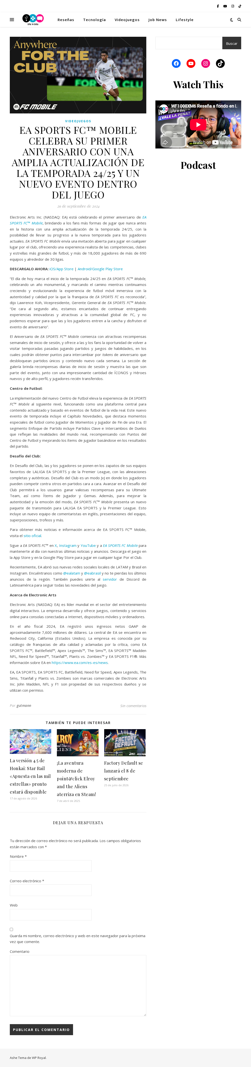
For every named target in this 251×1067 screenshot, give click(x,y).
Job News (158, 19)
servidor (110, 579)
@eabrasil (92, 573)
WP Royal (39, 1057)
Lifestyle (185, 19)
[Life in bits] (33, 19)
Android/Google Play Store (100, 268)
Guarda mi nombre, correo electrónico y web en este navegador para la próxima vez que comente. (77, 938)
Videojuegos (127, 19)
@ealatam (71, 573)
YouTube (88, 545)
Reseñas (66, 19)
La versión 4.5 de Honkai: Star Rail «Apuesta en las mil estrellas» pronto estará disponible (30, 776)
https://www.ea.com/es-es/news (80, 662)
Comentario (19, 951)
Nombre (18, 856)
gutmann (24, 705)
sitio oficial (32, 535)
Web (14, 905)
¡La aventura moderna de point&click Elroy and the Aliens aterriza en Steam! (76, 778)
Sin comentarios (133, 705)
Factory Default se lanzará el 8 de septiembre (123, 771)
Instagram (67, 545)
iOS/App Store (62, 268)
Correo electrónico (27, 880)
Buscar (232, 43)
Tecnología (94, 19)
